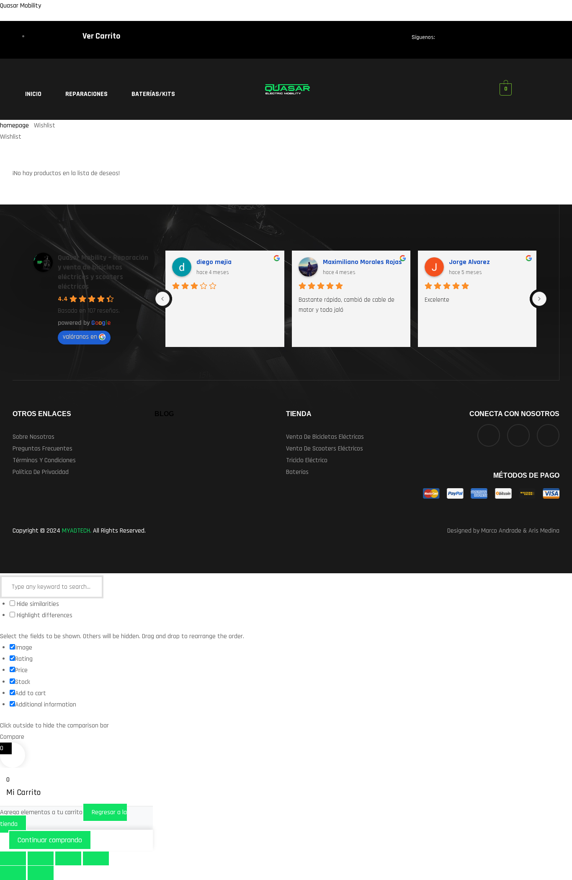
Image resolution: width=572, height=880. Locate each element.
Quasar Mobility (20, 5)
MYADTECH (76, 530)
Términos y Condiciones (44, 460)
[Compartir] (68, 858)
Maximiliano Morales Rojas (362, 262)
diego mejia (214, 262)
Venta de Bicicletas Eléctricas (325, 436)
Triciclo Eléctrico (306, 460)
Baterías (297, 472)
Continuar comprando (50, 840)
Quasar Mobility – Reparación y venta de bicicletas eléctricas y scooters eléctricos (103, 272)
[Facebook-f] (449, 39)
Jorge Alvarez (469, 262)
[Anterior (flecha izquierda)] (13, 873)
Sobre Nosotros (33, 436)
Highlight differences (43, 615)
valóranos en (80, 336)
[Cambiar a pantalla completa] (41, 858)
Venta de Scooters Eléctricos (324, 448)
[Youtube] (536, 39)
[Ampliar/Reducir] (13, 858)
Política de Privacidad (41, 472)
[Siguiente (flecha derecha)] (41, 873)
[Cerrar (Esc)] (96, 858)
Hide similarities (37, 604)
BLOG (164, 413)
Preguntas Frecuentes (42, 448)
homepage (14, 125)
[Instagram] (507, 39)
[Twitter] (478, 39)
